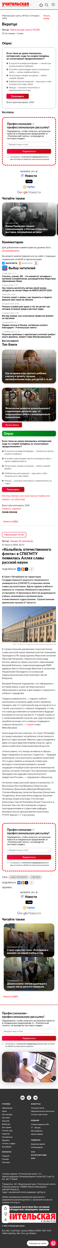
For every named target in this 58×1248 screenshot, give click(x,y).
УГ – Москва (35, 1128)
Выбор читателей (21, 268)
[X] (26, 569)
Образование (7, 1108)
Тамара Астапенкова (21, 540)
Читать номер (46, 17)
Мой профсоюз (37, 1131)
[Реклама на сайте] (53, 1243)
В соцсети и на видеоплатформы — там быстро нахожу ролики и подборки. (30, 64)
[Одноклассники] (22, 569)
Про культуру (7, 1114)
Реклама (5, 1159)
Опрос (8, 433)
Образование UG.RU (14, 534)
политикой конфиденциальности (34, 157)
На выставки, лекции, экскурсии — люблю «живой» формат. (28, 76)
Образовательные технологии (42, 1111)
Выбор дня (6, 1124)
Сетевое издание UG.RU (40, 1124)
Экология (5, 1121)
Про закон (6, 1118)
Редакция (5, 1156)
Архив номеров (37, 1134)
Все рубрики (6, 1147)
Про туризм (6, 1127)
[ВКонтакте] (19, 569)
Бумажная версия (38, 1144)
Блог (33, 1158)
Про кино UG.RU (11, 223)
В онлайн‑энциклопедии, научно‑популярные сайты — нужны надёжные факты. (29, 70)
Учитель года (7, 1131)
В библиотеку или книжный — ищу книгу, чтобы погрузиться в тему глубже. (30, 82)
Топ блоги (9, 344)
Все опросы (8, 112)
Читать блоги (12, 425)
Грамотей (5, 1134)
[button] (10, 263)
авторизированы (10, 250)
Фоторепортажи (38, 1155)
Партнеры (6, 1162)
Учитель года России (39, 1114)
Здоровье (5, 1140)
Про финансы (7, 1137)
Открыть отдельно (11, 508)
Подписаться (29, 151)
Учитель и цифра (8, 1144)
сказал (30, 724)
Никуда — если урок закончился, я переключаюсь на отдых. (24, 89)
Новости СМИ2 (10, 521)
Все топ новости (10, 340)
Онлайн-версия (37, 1147)
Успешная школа (37, 1108)
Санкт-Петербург (19, 877)
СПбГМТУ (35, 877)
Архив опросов (9, 512)
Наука (4, 1111)
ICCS (33, 1152)
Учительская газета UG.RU (25, 29)
